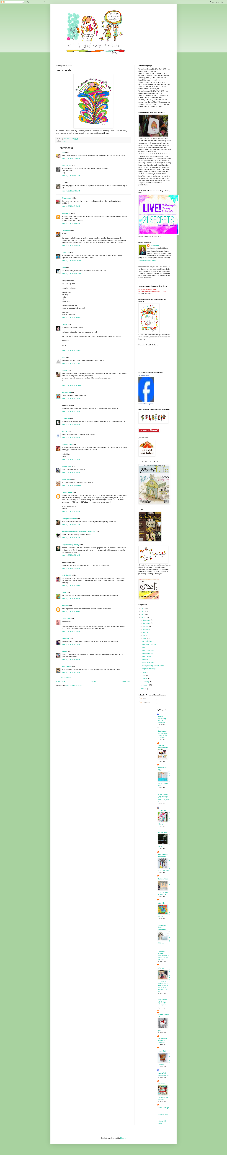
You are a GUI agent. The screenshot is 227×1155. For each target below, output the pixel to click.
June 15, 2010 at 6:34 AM (71, 158)
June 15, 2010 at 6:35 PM (71, 459)
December (147, 620)
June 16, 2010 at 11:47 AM (71, 586)
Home (93, 682)
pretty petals (146, 656)
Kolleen (64, 325)
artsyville (161, 903)
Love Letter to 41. (163, 1075)
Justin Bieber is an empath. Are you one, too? (163, 957)
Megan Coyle (66, 466)
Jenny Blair (162, 1051)
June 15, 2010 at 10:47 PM (71, 485)
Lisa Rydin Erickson (69, 519)
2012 (143, 611)
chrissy (64, 371)
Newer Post (60, 682)
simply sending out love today (153, 666)
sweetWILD (162, 1073)
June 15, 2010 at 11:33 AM (71, 350)
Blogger (123, 1138)
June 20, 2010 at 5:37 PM (71, 673)
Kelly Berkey (66, 165)
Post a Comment (65, 677)
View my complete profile (147, 261)
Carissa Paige (67, 492)
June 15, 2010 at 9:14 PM (71, 472)
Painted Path (162, 832)
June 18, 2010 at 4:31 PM (71, 644)
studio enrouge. (163, 1108)
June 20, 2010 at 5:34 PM (71, 660)
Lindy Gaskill (66, 575)
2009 (143, 689)
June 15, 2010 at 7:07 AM (71, 176)
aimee (64, 593)
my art (64, 141)
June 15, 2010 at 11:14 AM (71, 318)
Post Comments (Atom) (73, 686)
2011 (143, 614)
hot (143, 647)
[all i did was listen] (146, 401)
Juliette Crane (67, 445)
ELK (63, 183)
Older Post (126, 682)
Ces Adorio (66, 231)
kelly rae (161, 968)
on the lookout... (148, 641)
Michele (64, 651)
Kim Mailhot (66, 213)
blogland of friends (149, 644)
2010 (143, 617)
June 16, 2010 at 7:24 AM (71, 538)
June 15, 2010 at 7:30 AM (71, 191)
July (144, 635)
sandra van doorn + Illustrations (162, 927)
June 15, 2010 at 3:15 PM (71, 411)
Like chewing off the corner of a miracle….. (163, 735)
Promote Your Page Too (146, 404)
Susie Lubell (66, 392)
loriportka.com (163, 794)
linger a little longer (149, 669)
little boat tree (163, 1114)
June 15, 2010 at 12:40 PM (71, 385)
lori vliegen (66, 418)
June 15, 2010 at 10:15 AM (71, 261)
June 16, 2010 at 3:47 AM (71, 525)
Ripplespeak (162, 731)
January (146, 685)
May (144, 673)
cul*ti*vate (161, 1084)
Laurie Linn (66, 253)
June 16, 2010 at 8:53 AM (71, 568)
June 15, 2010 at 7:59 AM (71, 245)
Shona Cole (66, 619)
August (145, 632)
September (147, 629)
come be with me (148, 663)
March (145, 679)
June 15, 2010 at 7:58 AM (71, 224)
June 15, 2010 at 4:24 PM (71, 437)
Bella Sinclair (66, 667)
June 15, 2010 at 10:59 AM (71, 274)
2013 (143, 608)
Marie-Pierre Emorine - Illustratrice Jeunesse (78, 532)
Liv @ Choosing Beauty (70, 545)
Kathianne (65, 638)
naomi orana (66, 479)
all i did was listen (143, 375)
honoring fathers (148, 650)
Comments (145, 703)
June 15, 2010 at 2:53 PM (71, 398)
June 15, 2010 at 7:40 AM (71, 206)
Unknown (65, 606)
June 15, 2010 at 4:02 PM (71, 424)
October (146, 626)
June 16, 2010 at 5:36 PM (71, 599)
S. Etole (64, 431)
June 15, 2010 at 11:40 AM (71, 363)
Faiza (64, 357)
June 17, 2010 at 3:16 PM (71, 631)
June (145, 638)
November (147, 623)
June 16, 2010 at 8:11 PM (71, 612)
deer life (145, 660)
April (144, 676)
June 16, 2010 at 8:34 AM (71, 555)
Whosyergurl (66, 198)
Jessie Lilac (162, 810)
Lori (63, 152)
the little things (147, 653)
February (146, 682)
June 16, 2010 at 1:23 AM (71, 512)
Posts (143, 699)
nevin (64, 268)
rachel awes (154, 245)
